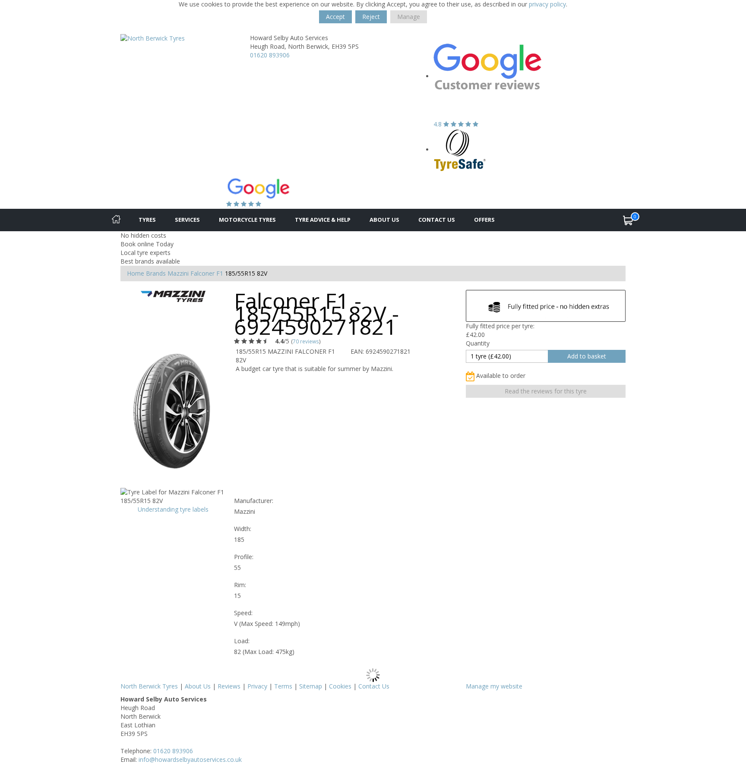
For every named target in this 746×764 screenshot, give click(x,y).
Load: (242, 641)
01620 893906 (270, 55)
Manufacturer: (253, 501)
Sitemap (310, 686)
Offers (484, 219)
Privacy (257, 686)
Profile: (243, 557)
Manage (408, 17)
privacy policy (547, 4)
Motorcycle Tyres (247, 219)
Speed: (243, 613)
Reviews (229, 686)
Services (187, 219)
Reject (371, 17)
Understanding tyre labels (173, 509)
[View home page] (152, 38)
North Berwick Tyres (149, 686)
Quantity (478, 343)
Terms (283, 686)
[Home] (116, 220)
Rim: (240, 585)
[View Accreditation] (460, 149)
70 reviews (306, 341)
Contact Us (436, 219)
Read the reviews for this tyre (546, 391)
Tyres (147, 219)
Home (135, 273)
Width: (242, 529)
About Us (384, 219)
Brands (156, 273)
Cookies (340, 686)
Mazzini (178, 273)
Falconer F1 (206, 273)
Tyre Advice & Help (323, 219)
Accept (335, 17)
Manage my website (494, 686)
